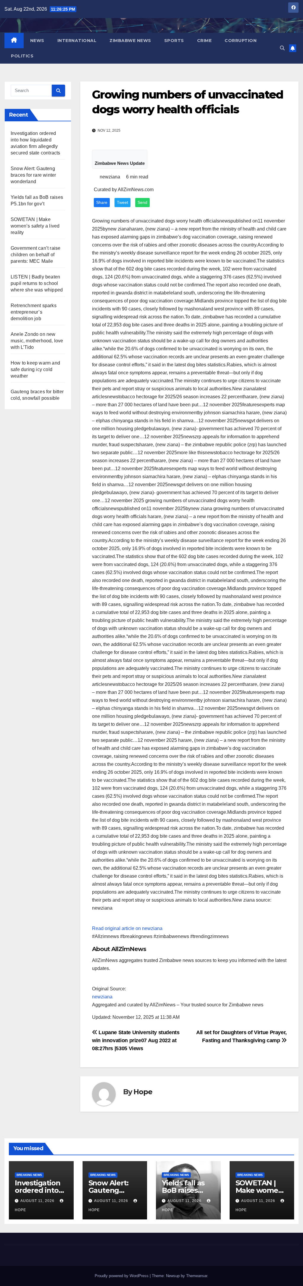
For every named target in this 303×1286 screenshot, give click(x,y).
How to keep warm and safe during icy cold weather (35, 369)
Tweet (122, 202)
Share (101, 202)
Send (142, 202)
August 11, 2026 (38, 1201)
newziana (102, 996)
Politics (22, 56)
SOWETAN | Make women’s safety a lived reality (35, 226)
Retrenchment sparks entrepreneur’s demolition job (34, 312)
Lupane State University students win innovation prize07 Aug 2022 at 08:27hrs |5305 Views (136, 1040)
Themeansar (196, 1276)
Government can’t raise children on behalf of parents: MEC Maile (35, 255)
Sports (174, 40)
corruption (241, 40)
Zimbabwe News (130, 40)
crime (204, 40)
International (77, 40)
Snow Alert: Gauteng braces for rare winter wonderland (33, 175)
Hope (142, 1091)
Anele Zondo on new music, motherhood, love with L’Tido (37, 341)
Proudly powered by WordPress (122, 1276)
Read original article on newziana (127, 928)
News (37, 40)
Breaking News (29, 1175)
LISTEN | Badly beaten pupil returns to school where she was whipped (37, 283)
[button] (282, 48)
